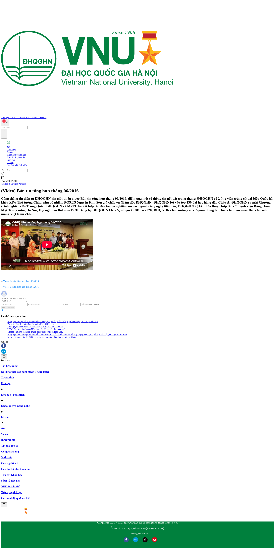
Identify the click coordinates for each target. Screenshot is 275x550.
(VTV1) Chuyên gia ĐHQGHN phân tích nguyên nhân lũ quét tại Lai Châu (41, 337)
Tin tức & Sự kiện (10, 184)
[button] (137, 346)
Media (23, 184)
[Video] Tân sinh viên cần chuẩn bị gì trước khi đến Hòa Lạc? (35, 332)
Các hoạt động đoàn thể (15, 498)
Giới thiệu (11, 149)
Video (4, 434)
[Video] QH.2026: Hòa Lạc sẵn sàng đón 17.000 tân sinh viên (35, 326)
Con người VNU (10, 463)
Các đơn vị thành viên (17, 165)
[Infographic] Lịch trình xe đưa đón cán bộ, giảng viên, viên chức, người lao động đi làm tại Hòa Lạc (52, 321)
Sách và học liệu (10, 480)
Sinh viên (11, 160)
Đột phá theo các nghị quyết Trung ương (25, 371)
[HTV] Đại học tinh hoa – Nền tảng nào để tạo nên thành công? (36, 329)
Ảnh (3, 428)
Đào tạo (10, 152)
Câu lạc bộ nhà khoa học (16, 469)
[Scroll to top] (4, 504)
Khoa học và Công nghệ (15, 405)
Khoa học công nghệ (16, 155)
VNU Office (17, 117)
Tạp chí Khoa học (11, 474)
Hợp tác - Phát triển (13, 394)
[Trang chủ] (87, 115)
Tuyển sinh (7, 377)
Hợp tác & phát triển (16, 157)
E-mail (26, 117)
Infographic (8, 439)
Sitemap (43, 117)
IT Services (35, 117)
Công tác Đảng (10, 451)
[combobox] (5, 122)
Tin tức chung (9, 365)
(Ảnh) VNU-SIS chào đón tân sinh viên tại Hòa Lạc (30, 324)
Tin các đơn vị (9, 445)
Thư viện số (6, 117)
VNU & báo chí (10, 486)
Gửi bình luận (8, 307)
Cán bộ (10, 162)
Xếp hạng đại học (11, 492)
